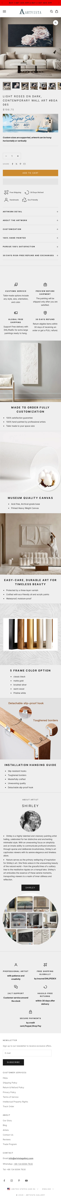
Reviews (6, 1139)
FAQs (5, 1078)
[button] (30, 181)
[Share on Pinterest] (20, 164)
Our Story (7, 1120)
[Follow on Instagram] (11, 1180)
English (46, 1189)
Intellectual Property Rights (15, 1101)
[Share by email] (24, 164)
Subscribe (13, 1062)
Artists (6, 1130)
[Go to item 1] (7, 86)
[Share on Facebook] (12, 164)
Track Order (8, 1106)
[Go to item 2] (16, 85)
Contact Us (8, 1135)
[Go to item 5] (43, 86)
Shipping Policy (10, 1082)
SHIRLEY (30, 887)
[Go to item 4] (34, 86)
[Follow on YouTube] (26, 1180)
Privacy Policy (9, 1092)
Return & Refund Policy (13, 1087)
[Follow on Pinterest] (19, 1180)
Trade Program (10, 1144)
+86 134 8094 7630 (23, 1164)
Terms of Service (10, 1097)
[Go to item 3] (25, 86)
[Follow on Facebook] (4, 1180)
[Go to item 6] (52, 86)
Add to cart (31, 173)
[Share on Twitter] (16, 164)
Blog (5, 1125)
